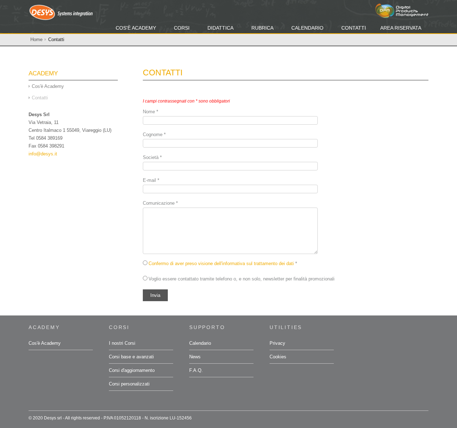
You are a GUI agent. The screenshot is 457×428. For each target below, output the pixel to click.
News (195, 356)
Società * (152, 157)
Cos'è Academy (136, 28)
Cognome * (154, 134)
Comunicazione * (160, 203)
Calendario (307, 28)
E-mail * (151, 180)
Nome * (150, 111)
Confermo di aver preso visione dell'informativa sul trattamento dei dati (221, 263)
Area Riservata (400, 28)
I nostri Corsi (122, 343)
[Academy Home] (61, 12)
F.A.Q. (196, 370)
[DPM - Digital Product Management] (401, 10)
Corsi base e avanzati (131, 356)
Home (36, 39)
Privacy (277, 343)
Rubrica (262, 28)
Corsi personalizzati (129, 384)
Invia (155, 295)
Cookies (278, 356)
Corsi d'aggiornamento (132, 370)
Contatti (353, 28)
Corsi (182, 28)
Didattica (220, 28)
